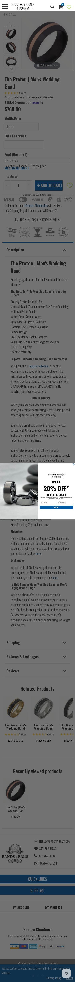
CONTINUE (56, 507)
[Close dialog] (73, 464)
